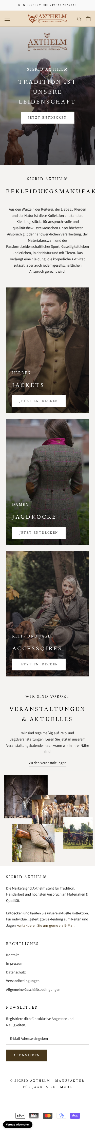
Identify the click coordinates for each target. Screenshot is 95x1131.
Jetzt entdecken (47, 118)
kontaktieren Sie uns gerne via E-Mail (45, 925)
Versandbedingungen (23, 981)
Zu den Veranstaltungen (47, 763)
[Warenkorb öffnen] (88, 18)
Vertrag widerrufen (17, 1124)
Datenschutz (16, 972)
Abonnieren (26, 1055)
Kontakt (12, 955)
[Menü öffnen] (7, 19)
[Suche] (79, 19)
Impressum (14, 963)
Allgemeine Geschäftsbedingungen (33, 989)
